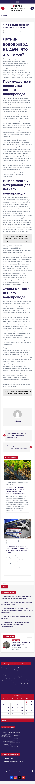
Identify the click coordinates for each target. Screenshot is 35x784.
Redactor (8, 31)
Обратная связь (8, 758)
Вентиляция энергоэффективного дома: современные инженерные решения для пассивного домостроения (17, 610)
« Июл (4, 720)
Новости (14, 31)
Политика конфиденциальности (13, 761)
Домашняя (4, 15)
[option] (17, 645)
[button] (28, 636)
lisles (9, 482)
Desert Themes (21, 773)
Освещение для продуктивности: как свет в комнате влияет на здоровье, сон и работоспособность (15, 624)
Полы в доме (15, 640)
